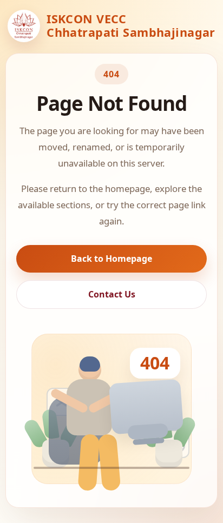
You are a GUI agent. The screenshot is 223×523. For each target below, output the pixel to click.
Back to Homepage (111, 258)
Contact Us (111, 294)
